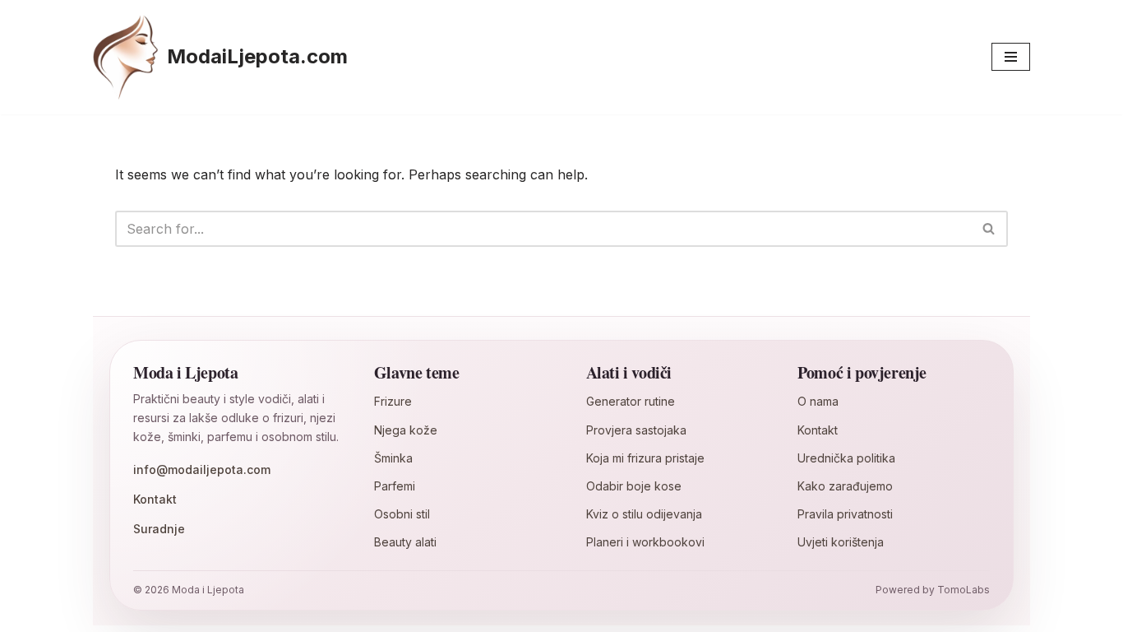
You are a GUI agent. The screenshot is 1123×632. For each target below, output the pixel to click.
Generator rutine (630, 401)
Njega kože (405, 430)
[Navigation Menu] (1010, 57)
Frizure (393, 401)
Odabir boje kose (634, 486)
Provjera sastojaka (636, 430)
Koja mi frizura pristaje (645, 458)
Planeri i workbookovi (645, 542)
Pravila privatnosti (845, 514)
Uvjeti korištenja (840, 542)
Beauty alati (405, 542)
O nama (818, 401)
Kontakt (155, 499)
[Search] (989, 229)
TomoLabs (963, 589)
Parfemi (394, 486)
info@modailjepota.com (201, 469)
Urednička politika (846, 458)
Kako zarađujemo (845, 486)
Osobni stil (402, 514)
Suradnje (159, 529)
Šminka (393, 458)
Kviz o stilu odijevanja (644, 514)
